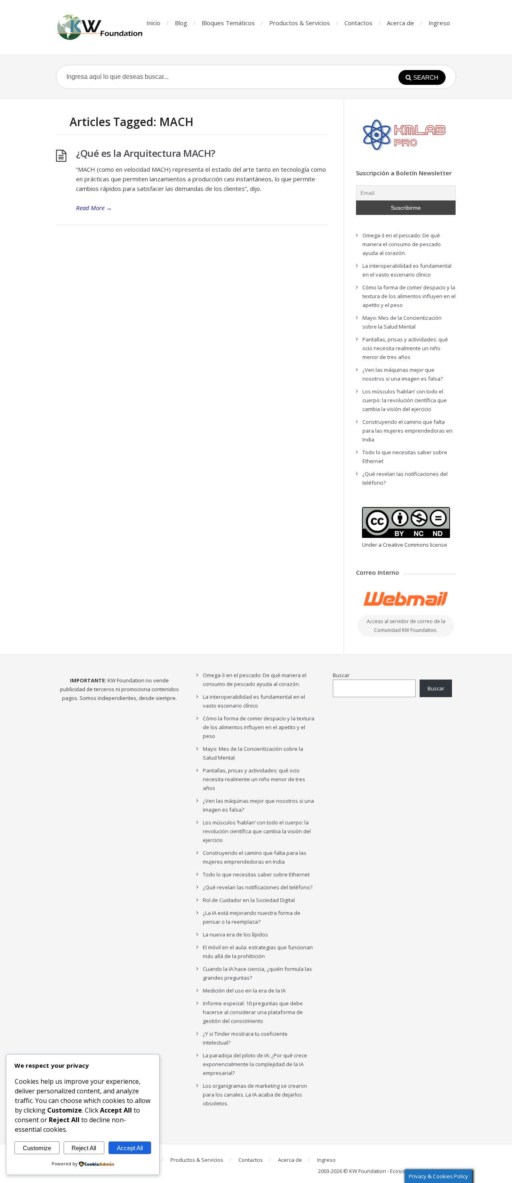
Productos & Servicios (299, 23)
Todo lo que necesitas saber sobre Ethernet (256, 874)
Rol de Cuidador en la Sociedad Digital (249, 900)
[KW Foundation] (100, 27)
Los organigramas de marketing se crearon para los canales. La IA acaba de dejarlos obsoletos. (255, 1094)
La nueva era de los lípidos (235, 934)
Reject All (84, 1148)
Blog (181, 23)
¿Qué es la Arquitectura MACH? (145, 153)
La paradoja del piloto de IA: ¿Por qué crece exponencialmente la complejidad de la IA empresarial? (255, 1064)
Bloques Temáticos (228, 23)
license (438, 544)
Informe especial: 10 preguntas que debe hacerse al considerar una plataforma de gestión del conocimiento (253, 1012)
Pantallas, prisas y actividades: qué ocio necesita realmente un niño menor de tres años (405, 348)
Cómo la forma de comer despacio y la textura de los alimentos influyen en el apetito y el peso (409, 296)
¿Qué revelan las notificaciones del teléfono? (257, 887)
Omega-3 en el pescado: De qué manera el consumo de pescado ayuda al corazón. (401, 244)
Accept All (130, 1148)
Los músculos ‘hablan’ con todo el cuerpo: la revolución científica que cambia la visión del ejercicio (404, 400)
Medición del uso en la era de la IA (244, 990)
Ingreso (439, 23)
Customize (37, 1148)
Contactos (358, 23)
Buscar (341, 675)
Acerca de (400, 23)
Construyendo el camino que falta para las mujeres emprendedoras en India (407, 430)
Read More (94, 208)
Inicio (153, 23)
